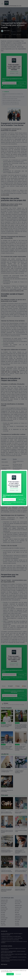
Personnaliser (18, 974)
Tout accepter (10, 974)
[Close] (25, 472)
